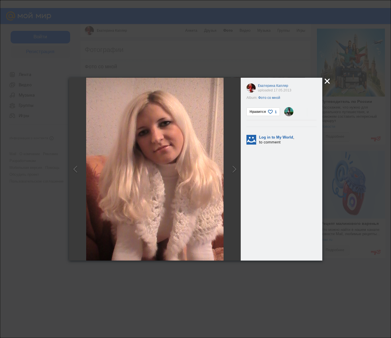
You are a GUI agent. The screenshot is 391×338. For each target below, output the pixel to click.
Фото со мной (269, 98)
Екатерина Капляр (273, 86)
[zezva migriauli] (288, 111)
